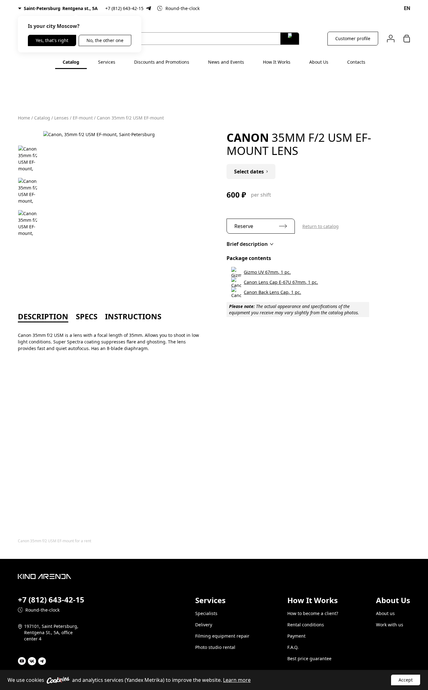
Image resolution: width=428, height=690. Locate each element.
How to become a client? (312, 613)
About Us (318, 62)
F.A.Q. (293, 647)
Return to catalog (320, 226)
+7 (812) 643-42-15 (124, 8)
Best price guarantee (309, 658)
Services (106, 62)
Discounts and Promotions (161, 62)
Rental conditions (305, 625)
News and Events (226, 62)
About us (385, 613)
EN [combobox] (407, 8)
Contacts (356, 62)
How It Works (276, 62)
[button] (250, 244)
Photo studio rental (215, 647)
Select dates (249, 171)
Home (24, 118)
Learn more (237, 680)
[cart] (406, 38)
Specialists (206, 613)
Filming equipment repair (222, 636)
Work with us (389, 625)
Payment (296, 636)
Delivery (203, 625)
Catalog (71, 62)
